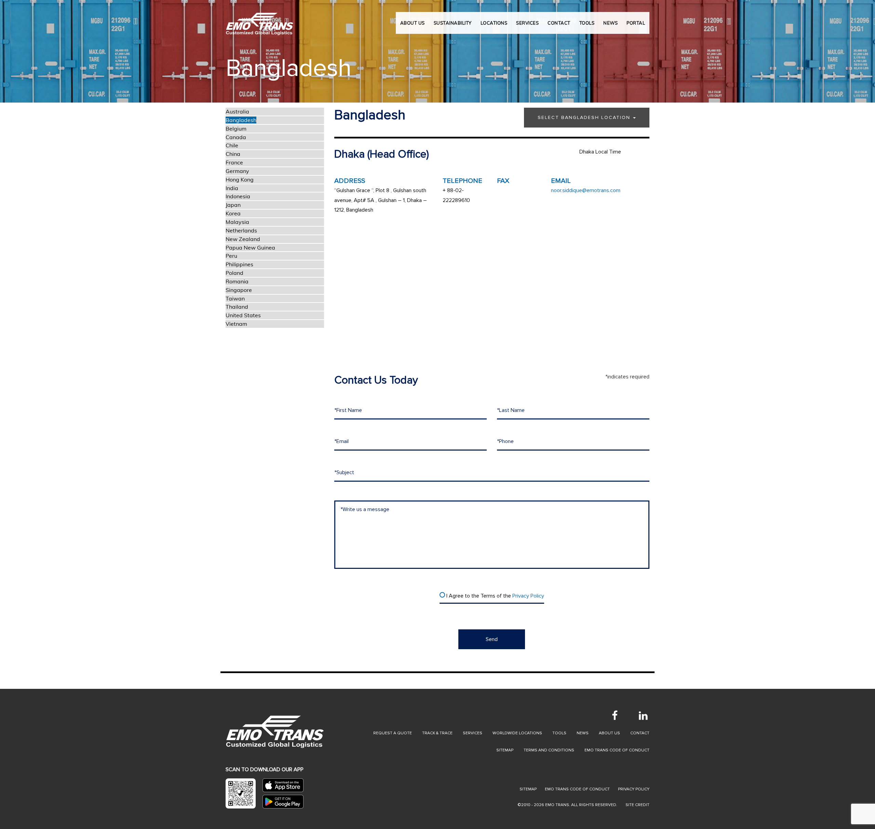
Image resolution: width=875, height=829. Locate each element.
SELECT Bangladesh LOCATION (585, 117)
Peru (231, 255)
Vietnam (236, 323)
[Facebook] (614, 715)
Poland (234, 272)
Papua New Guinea (250, 247)
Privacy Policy (528, 595)
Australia (237, 111)
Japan (233, 204)
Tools (559, 733)
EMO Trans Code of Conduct (616, 750)
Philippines (239, 264)
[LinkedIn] (643, 715)
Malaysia (237, 221)
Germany (237, 171)
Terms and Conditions (549, 750)
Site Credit (637, 804)
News (583, 733)
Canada (236, 137)
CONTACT (559, 23)
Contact (639, 733)
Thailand (237, 306)
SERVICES (527, 23)
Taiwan (235, 298)
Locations (494, 23)
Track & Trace (437, 733)
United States (243, 315)
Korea (233, 213)
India (232, 188)
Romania (237, 281)
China (233, 153)
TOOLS (587, 23)
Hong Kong (240, 179)
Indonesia (238, 196)
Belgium (236, 128)
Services (472, 733)
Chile (232, 145)
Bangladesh (241, 120)
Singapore (239, 289)
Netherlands (241, 230)
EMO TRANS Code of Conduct (577, 789)
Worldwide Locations (517, 733)
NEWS (610, 23)
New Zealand (243, 239)
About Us (412, 23)
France (234, 162)
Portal (636, 23)
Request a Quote (392, 733)
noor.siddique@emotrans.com (585, 190)
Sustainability (453, 23)
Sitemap (504, 750)
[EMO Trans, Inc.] (260, 20)
